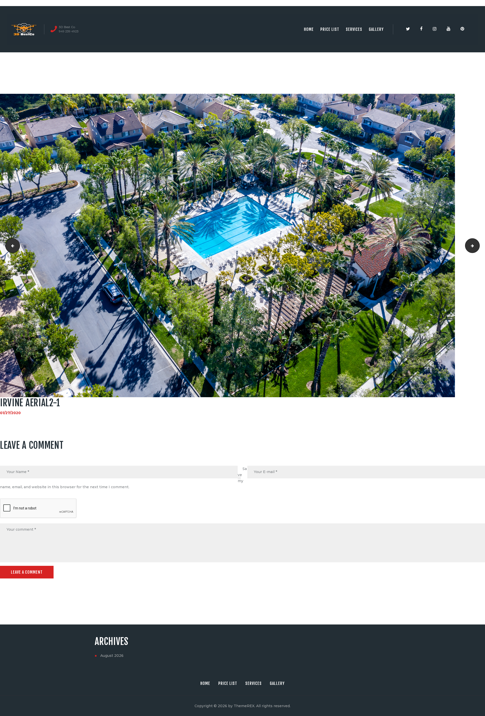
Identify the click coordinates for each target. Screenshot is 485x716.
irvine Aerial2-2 (478, 245)
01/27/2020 (10, 413)
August (112, 655)
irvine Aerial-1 (11, 245)
